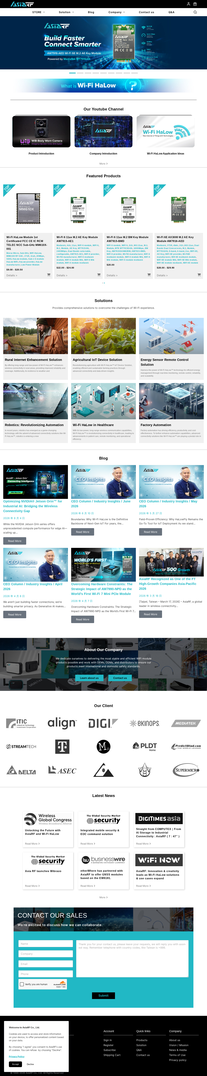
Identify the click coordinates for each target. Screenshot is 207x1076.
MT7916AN (125, 251)
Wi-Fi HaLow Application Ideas (165, 153)
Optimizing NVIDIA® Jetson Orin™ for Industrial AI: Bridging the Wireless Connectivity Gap (32, 506)
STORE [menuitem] (37, 12)
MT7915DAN (43, 249)
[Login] (188, 3)
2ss (108, 254)
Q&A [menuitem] (172, 12)
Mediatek (11, 249)
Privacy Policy (16, 1056)
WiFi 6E (115, 254)
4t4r (19, 249)
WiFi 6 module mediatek (37, 261)
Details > (11, 275)
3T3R (119, 245)
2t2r (131, 245)
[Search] (195, 12)
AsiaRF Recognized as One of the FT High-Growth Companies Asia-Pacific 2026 (167, 583)
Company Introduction (103, 153)
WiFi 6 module (29, 249)
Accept (15, 1064)
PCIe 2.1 (32, 252)
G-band (136, 251)
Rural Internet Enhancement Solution (33, 360)
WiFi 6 (85, 245)
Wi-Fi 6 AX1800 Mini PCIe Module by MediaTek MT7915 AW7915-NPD (27, 241)
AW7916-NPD (113, 248)
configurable (86, 248)
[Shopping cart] (195, 4)
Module (93, 245)
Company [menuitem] (115, 12)
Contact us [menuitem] (146, 12)
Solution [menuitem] (65, 12)
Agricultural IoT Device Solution (97, 360)
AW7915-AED (168, 254)
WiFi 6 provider (19, 255)
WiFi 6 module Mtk (40, 258)
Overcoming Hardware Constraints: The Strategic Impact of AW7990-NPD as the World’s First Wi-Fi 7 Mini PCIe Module (101, 589)
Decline (30, 1064)
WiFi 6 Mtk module (15, 261)
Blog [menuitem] (91, 12)
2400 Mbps (67, 251)
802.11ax (138, 245)
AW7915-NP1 (80, 251)
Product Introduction (41, 153)
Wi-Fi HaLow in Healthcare (93, 425)
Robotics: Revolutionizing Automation (34, 425)
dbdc (125, 245)
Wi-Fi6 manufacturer (38, 255)
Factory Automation (156, 425)
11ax (64, 245)
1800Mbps (11, 252)
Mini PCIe (22, 252)
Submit (103, 995)
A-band (144, 251)
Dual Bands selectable (68, 248)
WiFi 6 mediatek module (18, 258)
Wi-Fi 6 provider (79, 263)
